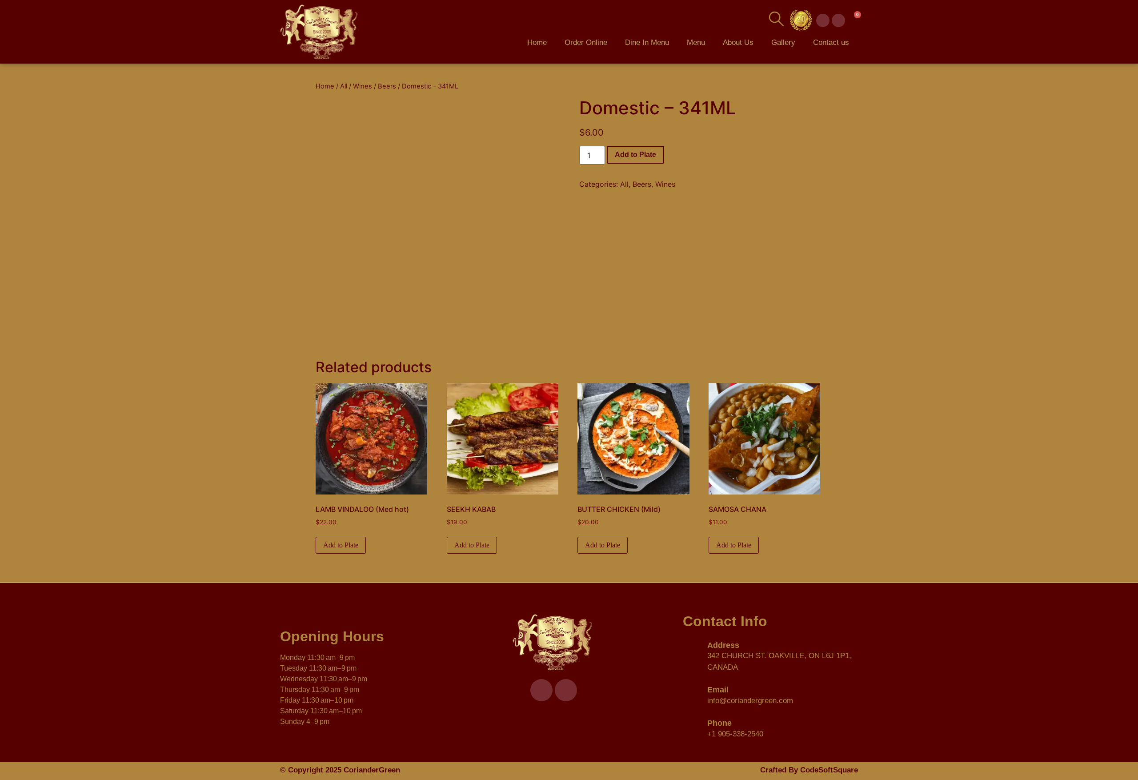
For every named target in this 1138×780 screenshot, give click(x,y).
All (343, 86)
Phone (719, 723)
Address (723, 645)
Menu (696, 42)
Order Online (586, 42)
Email (718, 689)
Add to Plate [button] (340, 545)
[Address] (692, 655)
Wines (362, 86)
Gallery (783, 42)
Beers (387, 86)
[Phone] (692, 727)
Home (537, 42)
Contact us (831, 42)
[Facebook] (822, 20)
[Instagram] (838, 20)
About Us (738, 42)
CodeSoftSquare (829, 770)
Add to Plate (635, 154)
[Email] (692, 694)
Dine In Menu (647, 42)
